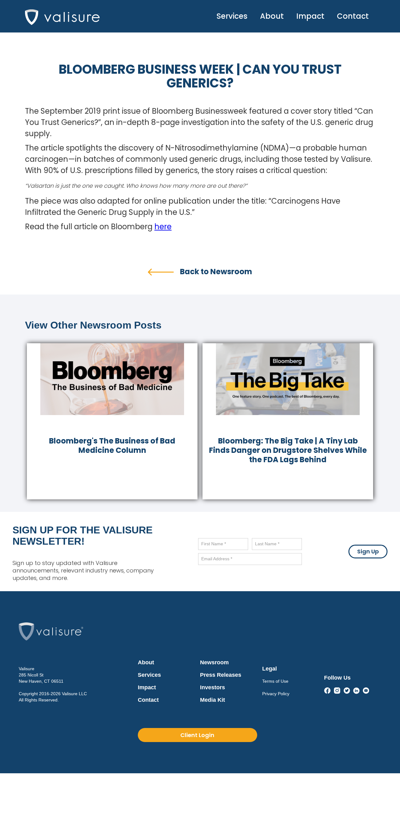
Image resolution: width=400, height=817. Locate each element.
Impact (310, 16)
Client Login (197, 735)
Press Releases (220, 675)
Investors (212, 687)
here (163, 226)
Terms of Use (275, 681)
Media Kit (212, 700)
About (272, 16)
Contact (353, 16)
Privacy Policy (275, 693)
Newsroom (214, 662)
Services (232, 16)
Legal (269, 669)
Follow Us (337, 678)
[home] (62, 15)
